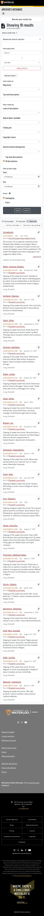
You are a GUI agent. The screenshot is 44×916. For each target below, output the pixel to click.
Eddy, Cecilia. (9, 657)
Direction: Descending (32, 225)
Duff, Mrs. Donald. (11, 630)
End (4, 182)
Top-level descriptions (14, 157)
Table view (32, 221)
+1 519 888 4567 (23, 809)
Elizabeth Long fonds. (17, 273)
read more (37, 257)
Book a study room (9, 748)
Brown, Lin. (8, 423)
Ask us (4, 772)
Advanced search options (13, 39)
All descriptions (11, 161)
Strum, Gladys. (10, 584)
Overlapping (9, 198)
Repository (7, 85)
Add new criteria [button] (9, 75)
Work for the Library (9, 764)
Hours (4, 752)
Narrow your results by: (22, 19)
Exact (7, 202)
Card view (21, 221)
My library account (9, 740)
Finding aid (7, 127)
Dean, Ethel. (8, 398)
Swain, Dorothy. (10, 525)
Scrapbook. (8, 232)
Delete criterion (22, 68)
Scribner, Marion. (11, 296)
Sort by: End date (13, 225)
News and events (8, 756)
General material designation (14, 147)
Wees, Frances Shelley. (13, 266)
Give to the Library (9, 768)
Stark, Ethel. (8, 320)
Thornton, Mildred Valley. (15, 555)
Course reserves (8, 736)
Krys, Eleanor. (9, 498)
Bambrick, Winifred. (12, 609)
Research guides (8, 732)
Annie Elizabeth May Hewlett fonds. (22, 238)
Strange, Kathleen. (11, 347)
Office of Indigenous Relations (22, 875)
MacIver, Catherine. (12, 682)
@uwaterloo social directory (22, 853)
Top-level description (11, 94)
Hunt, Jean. (8, 474)
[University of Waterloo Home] (7, 3)
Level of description (10, 108)
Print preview (9, 221)
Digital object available (11, 118)
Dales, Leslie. (9, 374)
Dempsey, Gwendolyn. (13, 450)
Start (5, 172)
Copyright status (9, 137)
